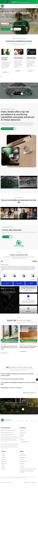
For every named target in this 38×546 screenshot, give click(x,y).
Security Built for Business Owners (18, 58)
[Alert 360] (2, 6)
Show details (33, 279)
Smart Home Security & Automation (4, 58)
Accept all (31, 283)
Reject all (6, 283)
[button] (2, 182)
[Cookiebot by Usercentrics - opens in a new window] (33, 261)
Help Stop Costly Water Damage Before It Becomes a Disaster (28, 346)
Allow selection (19, 283)
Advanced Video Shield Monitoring (31, 58)
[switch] (14, 276)
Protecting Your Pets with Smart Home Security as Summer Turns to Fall (9, 347)
